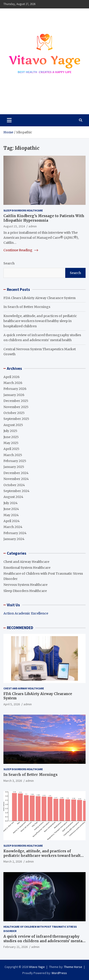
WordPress (59, 973)
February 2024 (14, 533)
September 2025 (16, 419)
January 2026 (13, 395)
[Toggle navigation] (9, 120)
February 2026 (14, 389)
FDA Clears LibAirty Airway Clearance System (39, 298)
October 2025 (14, 413)
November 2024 (16, 479)
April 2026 (11, 377)
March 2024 (12, 527)
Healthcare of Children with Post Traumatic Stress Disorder (40, 929)
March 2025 (12, 455)
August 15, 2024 (14, 226)
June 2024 (11, 509)
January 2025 (13, 467)
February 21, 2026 (15, 947)
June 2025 (11, 437)
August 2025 (13, 425)
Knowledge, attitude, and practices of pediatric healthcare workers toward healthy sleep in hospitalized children (40, 321)
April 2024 (11, 521)
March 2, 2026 (12, 861)
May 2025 (10, 443)
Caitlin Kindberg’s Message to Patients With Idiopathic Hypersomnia (43, 218)
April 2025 (11, 449)
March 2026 (12, 383)
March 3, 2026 (12, 781)
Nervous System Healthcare (25, 585)
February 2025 (14, 461)
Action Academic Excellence (25, 613)
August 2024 (13, 497)
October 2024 (14, 485)
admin (33, 226)
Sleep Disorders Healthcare (23, 210)
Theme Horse (73, 967)
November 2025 (16, 407)
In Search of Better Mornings (26, 307)
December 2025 (15, 401)
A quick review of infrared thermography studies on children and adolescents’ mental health (43, 940)
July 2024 (10, 503)
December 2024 (16, 473)
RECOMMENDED (20, 627)
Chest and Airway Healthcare (26, 562)
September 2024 (16, 491)
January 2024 (13, 539)
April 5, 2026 (11, 704)
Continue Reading (18, 250)
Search (9, 263)
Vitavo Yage (23, 100)
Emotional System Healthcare (26, 568)
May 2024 (11, 515)
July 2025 (10, 431)
